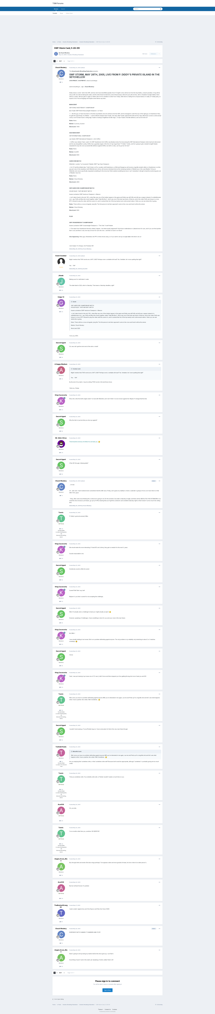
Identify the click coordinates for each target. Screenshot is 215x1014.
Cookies (114, 1009)
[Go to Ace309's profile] (61, 810)
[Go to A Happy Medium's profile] (61, 370)
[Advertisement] (107, 27)
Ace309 (61, 804)
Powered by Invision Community (107, 1011)
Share (145, 53)
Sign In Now (107, 990)
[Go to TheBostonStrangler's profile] (61, 913)
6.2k (62, 409)
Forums (55, 13)
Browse (56, 9)
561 (62, 921)
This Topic (154, 9)
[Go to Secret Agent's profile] (61, 348)
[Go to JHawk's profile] (61, 281)
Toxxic (60, 512)
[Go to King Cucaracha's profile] (61, 401)
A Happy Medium (61, 364)
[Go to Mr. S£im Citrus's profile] (61, 444)
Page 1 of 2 (71, 61)
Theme (100, 1009)
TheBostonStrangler (61, 906)
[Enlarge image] (99, 441)
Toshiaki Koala (61, 747)
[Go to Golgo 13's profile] (61, 303)
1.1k (62, 82)
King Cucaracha (61, 395)
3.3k (62, 452)
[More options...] (159, 68)
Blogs (61, 13)
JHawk (60, 275)
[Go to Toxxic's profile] (61, 518)
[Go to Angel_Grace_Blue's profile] (61, 866)
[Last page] (64, 61)
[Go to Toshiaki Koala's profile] (61, 752)
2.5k (62, 311)
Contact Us (108, 1009)
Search (63, 9)
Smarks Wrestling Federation (76, 54)
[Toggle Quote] (71, 301)
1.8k (62, 357)
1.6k (62, 875)
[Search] (161, 9)
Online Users (69, 13)
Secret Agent (61, 343)
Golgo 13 (61, 297)
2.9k (62, 290)
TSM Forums (57, 3)
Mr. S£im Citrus (61, 438)
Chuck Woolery (65, 53)
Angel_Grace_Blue (61, 860)
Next (60, 61)
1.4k (62, 379)
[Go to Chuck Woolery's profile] (56, 54)
